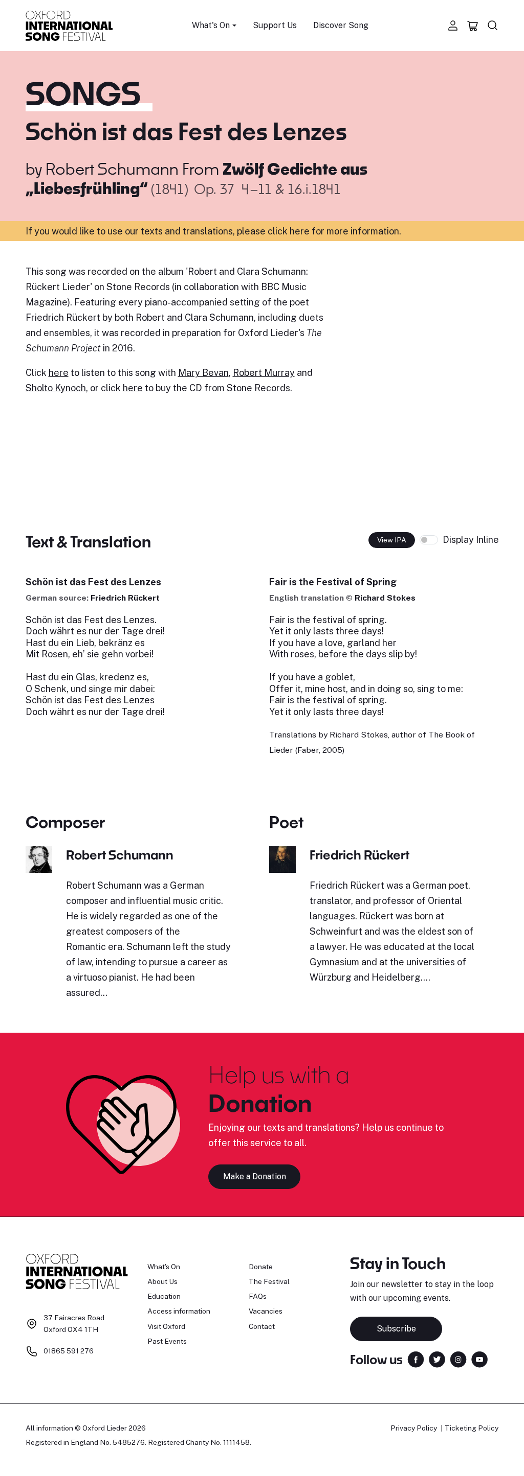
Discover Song (340, 25)
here (59, 372)
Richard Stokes (385, 598)
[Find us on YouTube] (479, 1358)
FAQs (258, 1296)
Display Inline (471, 539)
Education (164, 1296)
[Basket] (473, 25)
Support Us (275, 25)
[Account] (453, 25)
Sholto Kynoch (56, 388)
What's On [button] (211, 25)
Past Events (167, 1341)
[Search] (493, 25)
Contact (262, 1326)
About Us (162, 1281)
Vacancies (265, 1311)
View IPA (391, 540)
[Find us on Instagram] (458, 1358)
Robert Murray (264, 372)
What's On (163, 1267)
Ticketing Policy (471, 1428)
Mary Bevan (203, 372)
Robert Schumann (112, 168)
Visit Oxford (166, 1326)
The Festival (269, 1281)
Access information (178, 1311)
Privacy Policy (413, 1428)
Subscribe (396, 1329)
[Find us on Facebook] (415, 1358)
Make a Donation (254, 1176)
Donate (261, 1267)
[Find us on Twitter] (437, 1358)
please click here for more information (318, 231)
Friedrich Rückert (125, 598)
